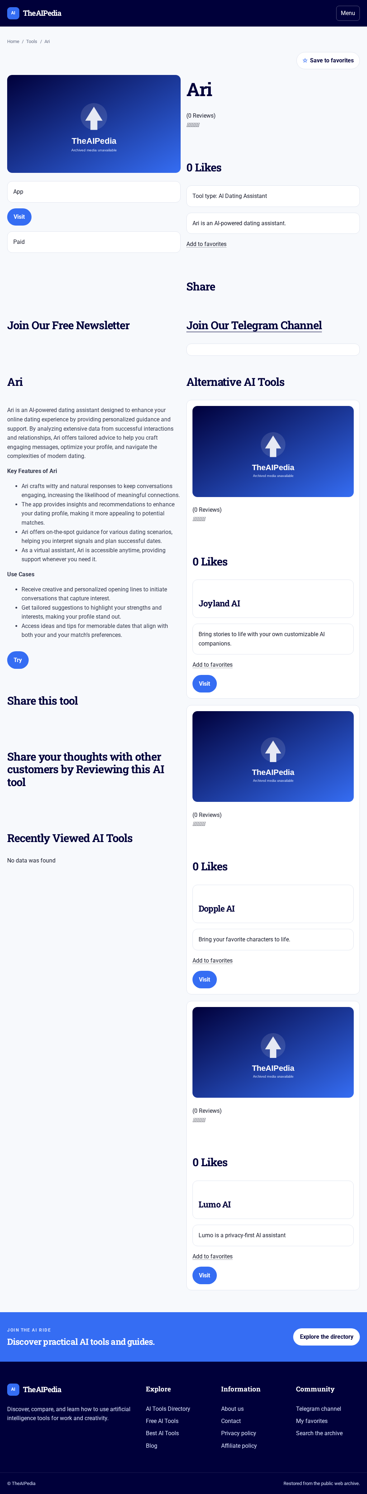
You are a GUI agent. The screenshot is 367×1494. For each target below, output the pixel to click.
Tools (31, 41)
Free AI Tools (162, 1421)
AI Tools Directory (168, 1408)
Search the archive (319, 1433)
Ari (47, 41)
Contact (231, 1421)
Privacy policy (238, 1433)
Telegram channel (318, 1408)
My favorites (312, 1421)
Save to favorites (328, 60)
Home (13, 41)
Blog (151, 1445)
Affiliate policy (239, 1445)
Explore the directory (326, 1336)
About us (232, 1408)
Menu (348, 13)
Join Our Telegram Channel (254, 325)
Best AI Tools (162, 1433)
